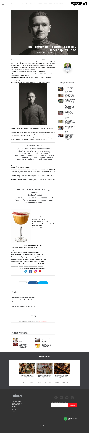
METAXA (24, 65)
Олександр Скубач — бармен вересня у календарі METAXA (27, 266)
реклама (14, 409)
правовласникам (16, 404)
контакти (14, 407)
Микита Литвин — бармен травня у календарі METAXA (26, 257)
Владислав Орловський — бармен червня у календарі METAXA (28, 259)
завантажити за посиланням (47, 65)
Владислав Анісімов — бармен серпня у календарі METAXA (27, 264)
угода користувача (16, 401)
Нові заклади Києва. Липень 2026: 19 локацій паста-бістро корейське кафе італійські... (27, 376)
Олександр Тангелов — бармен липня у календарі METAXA (27, 261)
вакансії (14, 411)
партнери (14, 406)
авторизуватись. (43, 321)
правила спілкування (17, 403)
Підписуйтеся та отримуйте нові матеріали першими (58, 402)
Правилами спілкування (38, 426)
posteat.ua (34, 268)
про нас (14, 400)
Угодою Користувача (28, 426)
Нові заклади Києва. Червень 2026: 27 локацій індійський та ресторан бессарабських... (44, 376)
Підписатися (72, 405)
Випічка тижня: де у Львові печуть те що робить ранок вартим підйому (61, 376)
